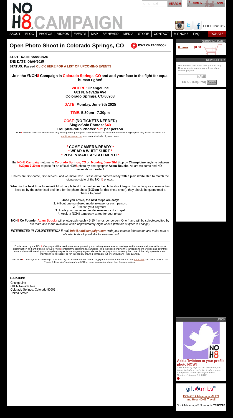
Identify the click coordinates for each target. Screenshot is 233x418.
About (15, 34)
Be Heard (111, 34)
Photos (45, 34)
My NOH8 (181, 34)
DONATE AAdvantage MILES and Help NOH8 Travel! (201, 398)
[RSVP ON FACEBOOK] (149, 45)
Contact (161, 34)
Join (220, 3)
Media (128, 34)
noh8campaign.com (71, 136)
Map (94, 34)
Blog (29, 34)
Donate (216, 34)
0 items (183, 47)
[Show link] (200, 358)
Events (80, 34)
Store (143, 34)
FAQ (196, 34)
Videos (63, 34)
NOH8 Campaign (67, 15)
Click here (139, 259)
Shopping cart (213, 41)
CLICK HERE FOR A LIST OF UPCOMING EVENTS (73, 66)
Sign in (197, 3)
